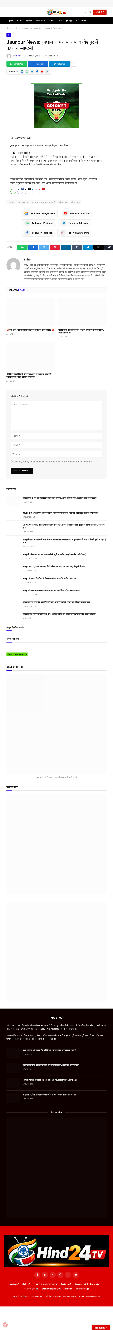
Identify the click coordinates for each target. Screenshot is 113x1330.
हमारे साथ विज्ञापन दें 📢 (51, 1288)
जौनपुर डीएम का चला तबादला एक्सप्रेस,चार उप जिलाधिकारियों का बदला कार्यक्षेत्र (51, 590)
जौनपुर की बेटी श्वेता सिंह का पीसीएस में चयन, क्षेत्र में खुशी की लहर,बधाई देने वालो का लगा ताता (56, 602)
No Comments (51, 56)
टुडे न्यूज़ (69, 20)
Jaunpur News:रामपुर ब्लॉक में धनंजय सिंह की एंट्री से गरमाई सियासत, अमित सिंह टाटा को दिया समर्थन (60, 513)
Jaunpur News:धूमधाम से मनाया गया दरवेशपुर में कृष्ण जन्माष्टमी (31, 202)
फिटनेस (52, 20)
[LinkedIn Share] (34, 191)
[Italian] (28, 647)
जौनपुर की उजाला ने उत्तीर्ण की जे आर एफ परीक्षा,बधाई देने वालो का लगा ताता (49, 578)
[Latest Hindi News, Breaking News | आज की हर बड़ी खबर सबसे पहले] (56, 12)
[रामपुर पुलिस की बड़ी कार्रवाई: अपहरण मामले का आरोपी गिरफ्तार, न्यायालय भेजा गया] (82, 312)
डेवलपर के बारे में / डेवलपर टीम (87, 1284)
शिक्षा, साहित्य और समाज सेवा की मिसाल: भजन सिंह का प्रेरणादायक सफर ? (49, 1050)
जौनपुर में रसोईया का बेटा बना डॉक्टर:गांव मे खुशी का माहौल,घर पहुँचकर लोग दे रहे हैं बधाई (54, 554)
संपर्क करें (26, 1284)
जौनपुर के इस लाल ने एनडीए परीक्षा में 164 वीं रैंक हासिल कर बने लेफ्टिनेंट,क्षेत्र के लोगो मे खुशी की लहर (59, 614)
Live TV (100, 12)
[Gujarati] (25, 647)
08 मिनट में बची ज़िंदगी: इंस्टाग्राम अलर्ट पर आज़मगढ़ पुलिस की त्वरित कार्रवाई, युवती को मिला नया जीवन (28, 375)
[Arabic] (7, 647)
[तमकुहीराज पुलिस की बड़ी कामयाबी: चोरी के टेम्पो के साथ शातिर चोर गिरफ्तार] (13, 1098)
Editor (18, 56)
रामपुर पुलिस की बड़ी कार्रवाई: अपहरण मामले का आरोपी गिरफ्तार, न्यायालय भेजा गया (81, 331)
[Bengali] (10, 647)
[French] (19, 647)
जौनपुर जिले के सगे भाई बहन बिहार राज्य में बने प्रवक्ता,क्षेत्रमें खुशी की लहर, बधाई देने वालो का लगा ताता (60, 498)
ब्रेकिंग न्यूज (75, 202)
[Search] (90, 12)
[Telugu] (10, 650)
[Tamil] (7, 650)
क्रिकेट (29, 20)
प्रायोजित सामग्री (82, 1288)
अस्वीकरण (68, 1288)
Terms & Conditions (45, 1284)
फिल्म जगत (40, 20)
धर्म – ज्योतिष (81, 20)
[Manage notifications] (5, 1324)
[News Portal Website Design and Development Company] (13, 1083)
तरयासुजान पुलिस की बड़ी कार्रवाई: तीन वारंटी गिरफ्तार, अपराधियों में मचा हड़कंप (51, 1065)
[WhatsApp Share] (13, 191)
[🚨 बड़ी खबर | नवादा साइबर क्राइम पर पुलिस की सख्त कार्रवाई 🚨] (30, 312)
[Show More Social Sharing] (73, 64)
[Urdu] (13, 650)
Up (9, 35)
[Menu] (8, 12)
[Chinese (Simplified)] (13, 647)
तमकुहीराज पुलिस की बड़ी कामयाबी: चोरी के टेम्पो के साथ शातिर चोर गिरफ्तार (50, 1094)
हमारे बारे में (14, 1284)
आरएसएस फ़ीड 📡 (31, 1288)
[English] (16, 647)
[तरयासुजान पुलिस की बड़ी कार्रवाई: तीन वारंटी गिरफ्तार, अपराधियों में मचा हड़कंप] (13, 1068)
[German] (22, 647)
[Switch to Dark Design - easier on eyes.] (85, 12)
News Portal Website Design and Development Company (50, 1080)
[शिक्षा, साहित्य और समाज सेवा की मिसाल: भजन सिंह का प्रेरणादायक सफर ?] (13, 1053)
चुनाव (11, 20)
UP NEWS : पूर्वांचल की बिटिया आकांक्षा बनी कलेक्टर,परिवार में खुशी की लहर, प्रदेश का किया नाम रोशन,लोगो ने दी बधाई (63, 526)
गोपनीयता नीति (66, 1284)
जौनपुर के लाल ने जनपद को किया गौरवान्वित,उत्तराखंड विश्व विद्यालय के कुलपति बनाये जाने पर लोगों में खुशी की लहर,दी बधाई (64, 541)
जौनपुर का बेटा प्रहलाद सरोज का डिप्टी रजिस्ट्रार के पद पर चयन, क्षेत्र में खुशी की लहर (54, 566)
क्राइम (19, 20)
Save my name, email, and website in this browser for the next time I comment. (53, 461)
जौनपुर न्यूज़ (63, 202)
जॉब (60, 20)
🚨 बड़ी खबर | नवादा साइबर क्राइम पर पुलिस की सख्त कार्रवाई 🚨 (30, 330)
